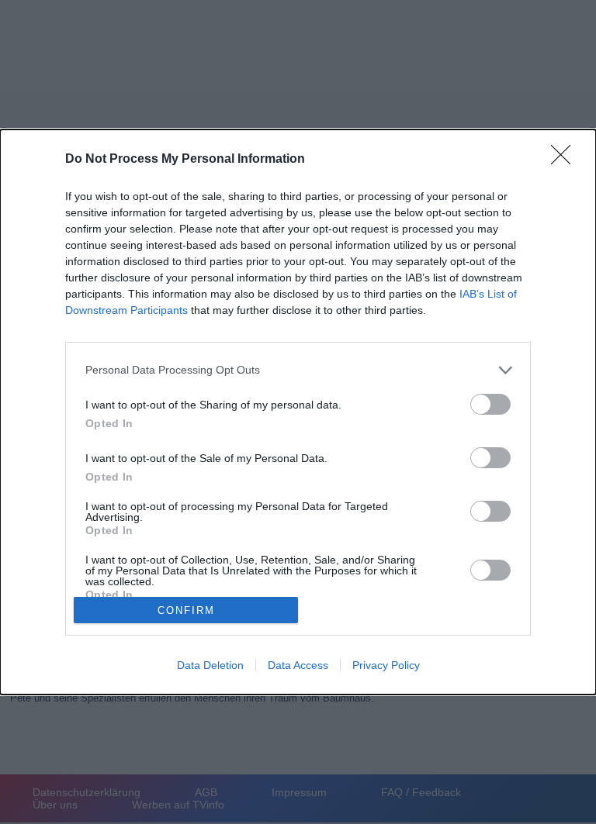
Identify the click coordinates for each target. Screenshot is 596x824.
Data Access (298, 665)
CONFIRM (186, 610)
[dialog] (298, 412)
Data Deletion (210, 665)
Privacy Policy (386, 665)
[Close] (565, 159)
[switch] (490, 404)
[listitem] (298, 370)
